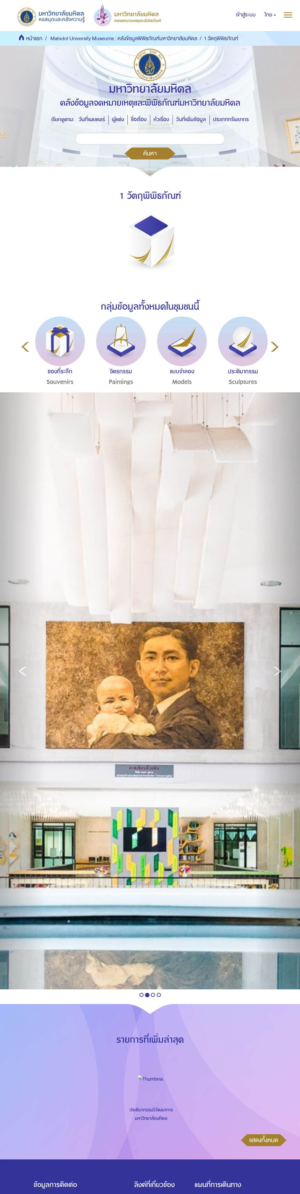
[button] (270, 15)
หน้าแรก (34, 38)
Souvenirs (60, 382)
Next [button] (274, 347)
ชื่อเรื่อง (138, 119)
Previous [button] (25, 347)
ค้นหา (150, 153)
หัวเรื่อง (161, 119)
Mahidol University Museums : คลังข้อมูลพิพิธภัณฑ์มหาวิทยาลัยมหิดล (123, 38)
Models (182, 382)
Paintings (121, 382)
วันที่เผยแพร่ (92, 119)
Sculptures (243, 382)
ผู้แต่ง (118, 119)
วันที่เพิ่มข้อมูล (191, 119)
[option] (58, 361)
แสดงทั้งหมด (263, 1140)
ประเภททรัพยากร (231, 119)
